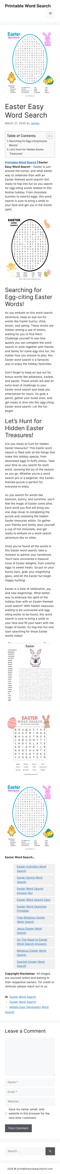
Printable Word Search (28, 5)
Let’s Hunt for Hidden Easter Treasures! (27, 151)
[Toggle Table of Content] (48, 136)
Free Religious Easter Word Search (31, 920)
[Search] (50, 1151)
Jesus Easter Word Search (29, 931)
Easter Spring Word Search (29, 880)
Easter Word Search (23, 997)
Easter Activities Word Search (31, 869)
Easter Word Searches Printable (31, 909)
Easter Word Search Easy (33, 899)
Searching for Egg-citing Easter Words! (28, 143)
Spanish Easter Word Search (31, 964)
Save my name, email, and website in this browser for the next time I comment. (29, 1113)
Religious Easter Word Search (31, 953)
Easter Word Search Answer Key (30, 891)
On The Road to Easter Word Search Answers (32, 942)
